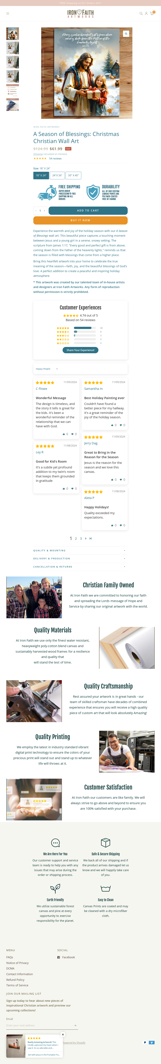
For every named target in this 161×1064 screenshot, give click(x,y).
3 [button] (81, 538)
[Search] (141, 13)
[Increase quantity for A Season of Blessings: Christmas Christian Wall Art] (44, 211)
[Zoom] (126, 34)
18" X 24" (41, 175)
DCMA (10, 968)
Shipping (38, 154)
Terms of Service (17, 985)
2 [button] (76, 538)
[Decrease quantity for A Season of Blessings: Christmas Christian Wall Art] (35, 211)
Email (9, 1019)
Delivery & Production (51, 558)
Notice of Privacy (17, 963)
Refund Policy (15, 980)
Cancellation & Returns (52, 566)
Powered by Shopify (73, 1042)
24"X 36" (57, 175)
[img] (45, 382)
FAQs (9, 957)
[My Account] (146, 13)
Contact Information (19, 974)
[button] (63, 328)
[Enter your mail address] (75, 1025)
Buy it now (80, 220)
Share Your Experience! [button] (80, 350)
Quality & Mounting (49, 550)
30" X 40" (73, 175)
